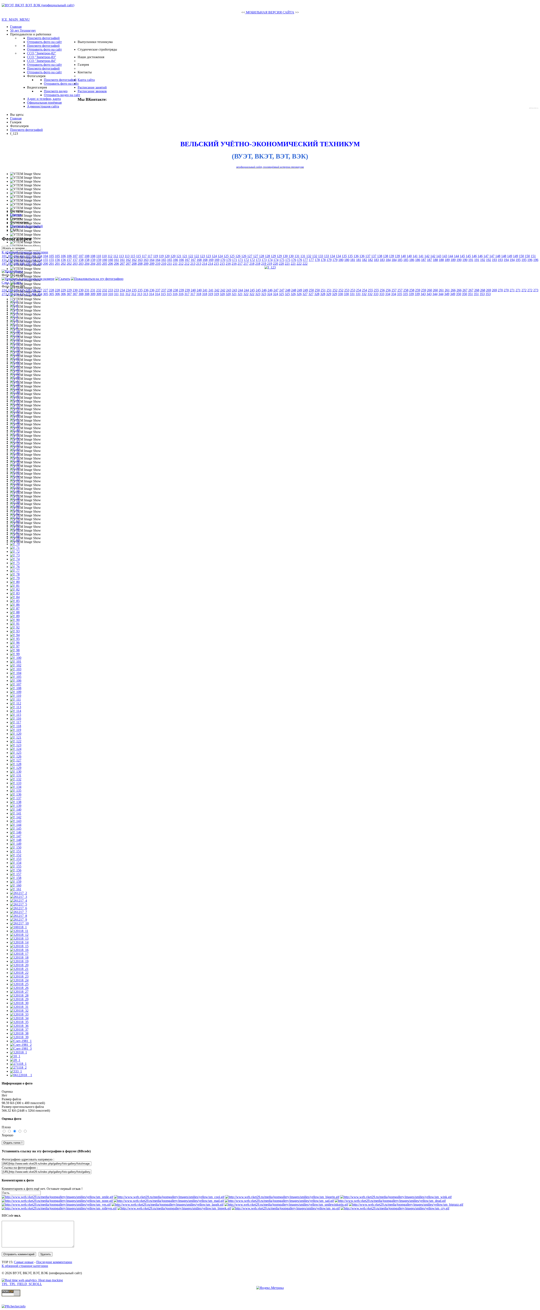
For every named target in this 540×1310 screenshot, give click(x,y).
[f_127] (15, 760)
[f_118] (15, 726)
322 (245, 294)
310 (104, 294)
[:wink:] (396, 1197)
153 (21, 260)
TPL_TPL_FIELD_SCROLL (22, 1284)
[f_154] (15, 862)
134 (332, 256)
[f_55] (15, 487)
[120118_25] (19, 984)
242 (216, 290)
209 (145, 263)
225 (16, 290)
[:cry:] (395, 1208)
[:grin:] (282, 1197)
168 (199, 260)
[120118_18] (19, 957)
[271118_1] (18, 1063)
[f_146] (15, 832)
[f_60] (15, 506)
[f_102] (15, 665)
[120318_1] (18, 1052)
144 (450, 256)
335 (399, 294)
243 (228, 290)
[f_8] (14, 327)
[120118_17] (19, 953)
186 (411, 260)
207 (122, 263)
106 (63, 256)
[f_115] (15, 714)
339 (411, 294)
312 (127, 294)
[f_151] (15, 851)
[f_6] (14, 320)
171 (234, 260)
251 (323, 290)
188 (435, 260)
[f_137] (15, 798)
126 (237, 256)
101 (4, 256)
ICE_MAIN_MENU (16, 19)
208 (134, 263)
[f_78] (15, 574)
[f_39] (15, 426)
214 (204, 263)
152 (10, 260)
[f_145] (15, 828)
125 (226, 256)
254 (358, 290)
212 (181, 263)
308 (81, 294)
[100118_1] (18, 927)
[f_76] (15, 566)
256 (382, 290)
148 (497, 256)
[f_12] (15, 335)
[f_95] (15, 639)
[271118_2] (18, 1067)
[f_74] (15, 559)
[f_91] (15, 623)
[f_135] (15, 790)
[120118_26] (19, 988)
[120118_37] (19, 1029)
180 (340, 260)
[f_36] (15, 415)
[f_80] (15, 582)
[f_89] (15, 616)
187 (423, 260)
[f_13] (15, 339)
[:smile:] (57, 1197)
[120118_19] (19, 961)
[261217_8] (18, 916)
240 (193, 290)
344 (434, 294)
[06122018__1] (21, 1075)
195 (518, 260)
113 (121, 256)
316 (175, 294)
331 (352, 294)
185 (399, 260)
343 (423, 294)
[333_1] (16, 1071)
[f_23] (15, 365)
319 (210, 294)
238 (169, 290)
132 (308, 256)
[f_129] (15, 768)
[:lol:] (168, 1204)
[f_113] (15, 707)
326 (293, 294)
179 (329, 260)
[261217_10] (19, 923)
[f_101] (15, 661)
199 (27, 263)
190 (459, 260)
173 (258, 260)
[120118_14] (19, 942)
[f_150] (15, 847)
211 (169, 263)
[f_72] (15, 551)
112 (110, 256)
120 (167, 256)
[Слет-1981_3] (21, 1048)
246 (264, 290)
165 (163, 260)
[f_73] (15, 555)
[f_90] (15, 620)
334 (387, 294)
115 (132, 256)
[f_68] (15, 536)
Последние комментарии (54, 1262)
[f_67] (15, 532)
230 (75, 290)
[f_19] (15, 350)
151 (533, 256)
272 (523, 290)
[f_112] (15, 703)
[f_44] (15, 445)
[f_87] (15, 608)
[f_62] (15, 513)
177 (305, 260)
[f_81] (15, 585)
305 (45, 294)
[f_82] (15, 589)
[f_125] (15, 752)
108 (86, 256)
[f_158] (15, 878)
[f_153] (15, 859)
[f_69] (15, 540)
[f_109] (15, 692)
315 (163, 294)
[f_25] (15, 373)
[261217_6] (18, 908)
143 (438, 256)
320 (222, 294)
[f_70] (15, 544)
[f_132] (15, 779)
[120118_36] (19, 1026)
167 (187, 260)
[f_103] (15, 669)
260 (429, 290)
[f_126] (15, 756)
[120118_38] (19, 1033)
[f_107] (15, 684)
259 (417, 290)
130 (285, 256)
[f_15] (15, 343)
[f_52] (15, 475)
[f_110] (15, 695)
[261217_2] (18, 893)
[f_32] (15, 400)
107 (75, 256)
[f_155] (15, 866)
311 (116, 294)
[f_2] (14, 305)
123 (202, 256)
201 (51, 263)
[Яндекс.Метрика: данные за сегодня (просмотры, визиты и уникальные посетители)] (270, 1288)
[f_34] (15, 407)
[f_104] (15, 673)
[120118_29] (19, 999)
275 (21, 294)
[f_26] (15, 377)
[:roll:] (59, 1208)
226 (27, 290)
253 (346, 290)
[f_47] (15, 456)
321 (234, 294)
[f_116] (15, 718)
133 (320, 256)
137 (367, 256)
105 (51, 256)
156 (57, 260)
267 (464, 290)
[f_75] (15, 563)
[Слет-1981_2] (21, 1045)
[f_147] (15, 836)
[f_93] (15, 631)
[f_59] (15, 502)
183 (376, 260)
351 (470, 294)
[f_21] (15, 358)
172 (246, 260)
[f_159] (15, 881)
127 (249, 256)
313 (139, 294)
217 (240, 263)
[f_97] (15, 646)
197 (4, 263)
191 (470, 260)
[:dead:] (390, 1201)
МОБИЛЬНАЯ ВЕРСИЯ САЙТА (269, 12)
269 (488, 290)
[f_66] (15, 529)
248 (287, 290)
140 (403, 256)
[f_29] (15, 388)
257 (394, 290)
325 (281, 294)
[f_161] (15, 889)
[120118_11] (19, 931)
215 (216, 263)
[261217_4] (18, 900)
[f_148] (15, 840)
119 (155, 256)
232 (98, 290)
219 (263, 263)
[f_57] (15, 494)
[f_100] (15, 658)
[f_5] (14, 316)
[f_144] (15, 824)
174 (270, 260)
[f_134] (15, 787)
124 (214, 256)
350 (458, 294)
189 (447, 260)
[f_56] (15, 491)
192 (482, 260)
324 (269, 294)
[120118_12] (19, 934)
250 (311, 290)
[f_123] (270, 267)
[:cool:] (169, 1197)
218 (251, 263)
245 (252, 290)
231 (86, 290)
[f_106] (15, 680)
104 (39, 256)
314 (151, 294)
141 (415, 256)
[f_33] (15, 403)
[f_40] (15, 430)
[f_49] (15, 464)
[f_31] (15, 396)
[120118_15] (19, 946)
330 (340, 294)
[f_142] (15, 817)
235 (134, 290)
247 (275, 290)
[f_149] (15, 843)
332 (364, 294)
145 (462, 256)
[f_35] (15, 411)
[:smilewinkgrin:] (286, 1204)
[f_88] (15, 612)
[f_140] (15, 809)
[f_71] (15, 548)
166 (175, 260)
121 (178, 256)
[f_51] (15, 472)
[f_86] (15, 604)
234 (122, 290)
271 (512, 290)
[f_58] (15, 498)
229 (63, 290)
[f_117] (15, 722)
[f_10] (15, 331)
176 (293, 260)
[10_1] (15, 1056)
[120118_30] (19, 1003)
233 (110, 290)
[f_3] (14, 308)
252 (335, 290)
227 (39, 290)
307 (69, 294)
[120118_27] (19, 991)
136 (356, 256)
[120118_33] (19, 1014)
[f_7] (14, 324)
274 (10, 294)
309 (92, 294)
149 (509, 256)
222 (299, 263)
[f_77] (15, 570)
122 (190, 256)
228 (51, 290)
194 (506, 260)
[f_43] (15, 441)
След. (6, 282)
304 (33, 294)
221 (287, 263)
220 (275, 263)
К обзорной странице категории (25, 252)
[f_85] (15, 601)
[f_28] (15, 384)
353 (482, 294)
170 (222, 260)
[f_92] (15, 627)
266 (453, 290)
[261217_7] (18, 912)
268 (476, 290)
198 (16, 263)
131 (297, 256)
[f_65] (15, 525)
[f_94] (15, 635)
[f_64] (15, 521)
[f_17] (15, 346)
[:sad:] (279, 1201)
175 (281, 260)
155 (45, 260)
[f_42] (15, 437)
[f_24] (15, 369)
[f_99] (15, 654)
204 (86, 263)
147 (486, 256)
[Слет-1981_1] (21, 1041)
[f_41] (15, 434)
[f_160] (15, 885)
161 (116, 260)
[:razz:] (406, 1204)
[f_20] (15, 354)
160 (104, 260)
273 (535, 290)
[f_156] (15, 870)
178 (317, 260)
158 (81, 260)
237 (157, 290)
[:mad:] (169, 1201)
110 (98, 256)
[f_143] (15, 821)
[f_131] (15, 775)
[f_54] (15, 483)
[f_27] (15, 381)
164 (151, 260)
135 (344, 256)
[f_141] (15, 813)
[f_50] (15, 468)
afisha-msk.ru (533, 108)
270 (500, 290)
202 (63, 263)
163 (140, 260)
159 (92, 260)
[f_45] (15, 449)
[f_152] (15, 855)
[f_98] (15, 650)
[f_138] (15, 802)
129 (273, 256)
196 (529, 260)
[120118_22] (19, 972)
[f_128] (15, 764)
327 (305, 294)
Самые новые (24, 1262)
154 (33, 260)
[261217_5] (18, 904)
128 (261, 256)
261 (441, 290)
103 (27, 256)
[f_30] (15, 392)
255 (370, 290)
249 (299, 290)
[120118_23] (19, 976)
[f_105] (15, 677)
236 (145, 290)
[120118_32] (19, 1010)
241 (205, 290)
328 (316, 294)
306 (57, 294)
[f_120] (15, 733)
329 (328, 294)
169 (210, 260)
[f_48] (15, 460)
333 (375, 294)
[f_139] (15, 805)
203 (75, 263)
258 (405, 290)
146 (474, 256)
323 (257, 294)
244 (240, 290)
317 (186, 294)
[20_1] (15, 1060)
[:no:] (286, 1208)
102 (16, 256)
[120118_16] (19, 950)
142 (426, 256)
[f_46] (15, 453)
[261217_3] (18, 897)
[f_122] (15, 741)
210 (157, 263)
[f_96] (15, 642)
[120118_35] (19, 1022)
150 (521, 256)
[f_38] (15, 422)
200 (39, 263)
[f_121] (15, 737)
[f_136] (15, 794)
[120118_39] (19, 1037)
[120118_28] (19, 995)
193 (494, 260)
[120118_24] (19, 980)
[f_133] (15, 783)
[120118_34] (19, 1018)
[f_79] (15, 578)
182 (364, 260)
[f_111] (15, 699)
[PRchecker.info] (14, 1306)
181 (352, 260)
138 (379, 256)
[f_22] (15, 362)
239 (181, 290)
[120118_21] (19, 969)
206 (110, 263)
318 (198, 294)
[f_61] (15, 510)
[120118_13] (19, 938)
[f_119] (15, 730)
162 (128, 260)
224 (4, 290)
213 (192, 263)
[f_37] (15, 419)
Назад (18, 271)
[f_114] (15, 711)
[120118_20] (19, 965)
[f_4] (14, 312)
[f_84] (15, 597)
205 (98, 263)
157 (69, 260)
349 (446, 294)
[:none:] (57, 1201)
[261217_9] (18, 919)
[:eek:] (174, 1208)
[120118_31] (19, 1007)
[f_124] (15, 749)
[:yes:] (56, 1204)
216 (228, 263)
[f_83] (15, 593)
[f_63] (15, 517)
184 (388, 260)
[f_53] (15, 479)
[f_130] (15, 771)
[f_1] (14, 301)
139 (391, 256)
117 (144, 256)
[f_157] (15, 874)
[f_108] (15, 688)
